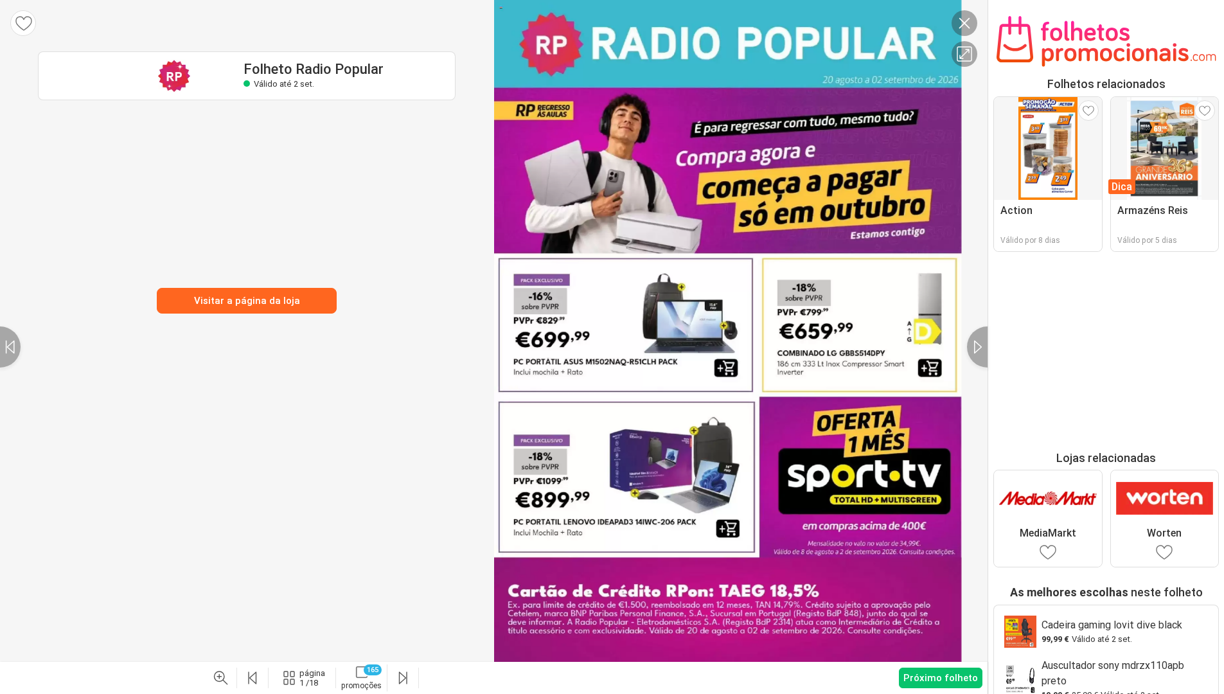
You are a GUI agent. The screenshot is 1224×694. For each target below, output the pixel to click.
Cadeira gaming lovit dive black (1112, 625)
